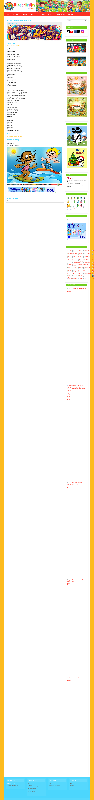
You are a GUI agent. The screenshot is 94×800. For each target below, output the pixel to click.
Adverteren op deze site (54, 783)
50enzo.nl (30, 785)
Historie (43, 14)
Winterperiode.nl (32, 791)
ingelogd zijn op (14, 200)
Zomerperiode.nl (32, 790)
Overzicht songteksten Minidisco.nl (15, 136)
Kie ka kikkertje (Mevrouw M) (78, 677)
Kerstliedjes (51, 14)
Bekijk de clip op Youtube (13, 45)
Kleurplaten (70, 14)
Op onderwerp (16, 14)
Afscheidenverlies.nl (32, 793)
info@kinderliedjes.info (12, 785)
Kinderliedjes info (34, 14)
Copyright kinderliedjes (54, 785)
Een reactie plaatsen (12, 23)
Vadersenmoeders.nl (33, 786)
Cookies (72, 785)
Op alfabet (8, 14)
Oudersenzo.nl (31, 783)
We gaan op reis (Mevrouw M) (79, 288)
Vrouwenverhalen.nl (32, 788)
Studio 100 (25, 14)
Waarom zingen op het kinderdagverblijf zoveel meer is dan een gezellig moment (79, 387)
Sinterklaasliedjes (61, 14)
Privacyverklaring (74, 783)
